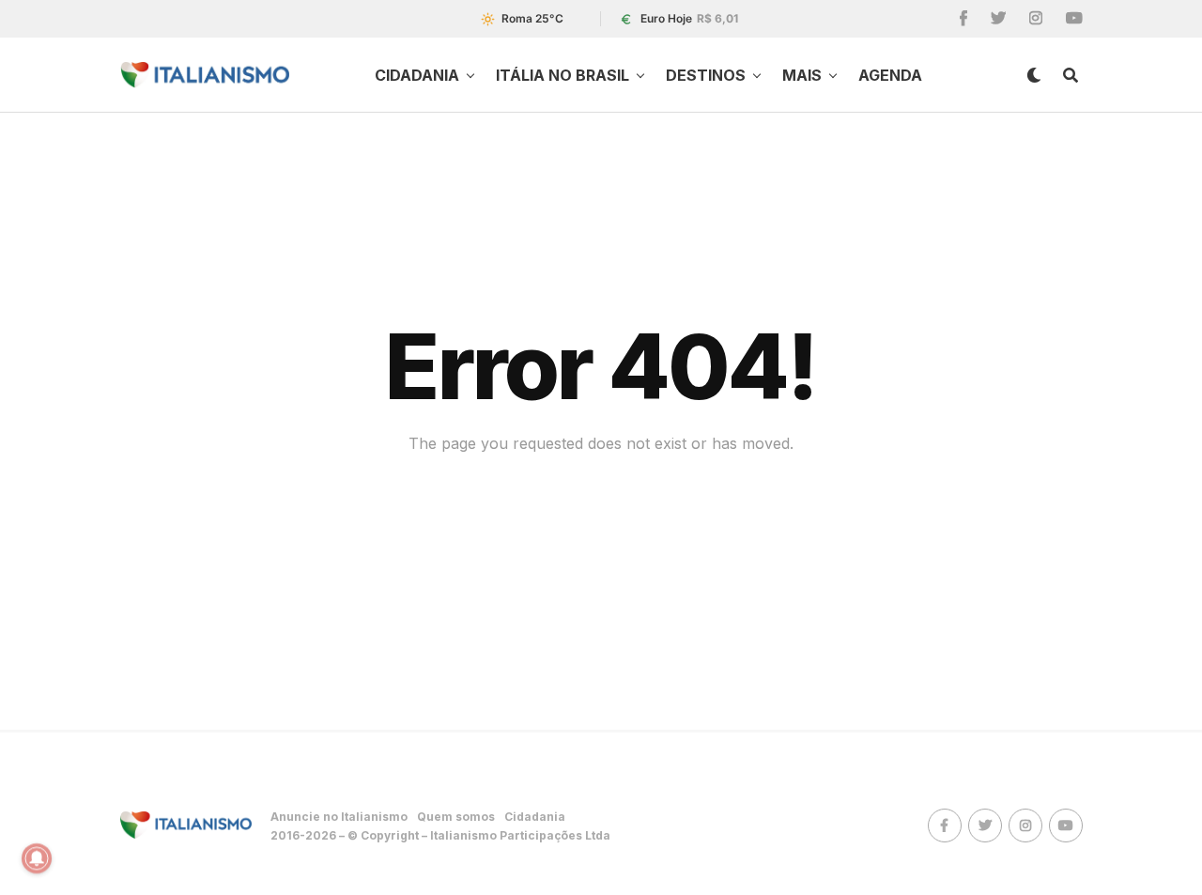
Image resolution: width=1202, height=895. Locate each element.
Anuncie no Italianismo (339, 817)
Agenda (890, 75)
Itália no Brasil (562, 75)
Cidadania (417, 75)
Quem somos (456, 817)
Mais (802, 75)
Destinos (706, 75)
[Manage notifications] (37, 858)
